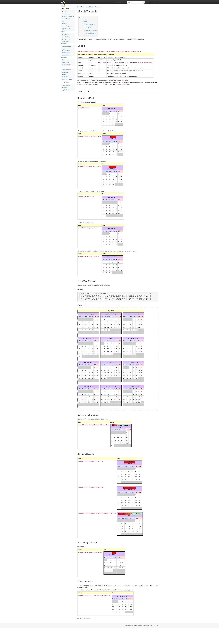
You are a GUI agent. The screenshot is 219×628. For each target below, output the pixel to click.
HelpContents (65, 90)
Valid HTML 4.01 (154, 625)
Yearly (114, 553)
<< (108, 108)
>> (117, 108)
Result (89, 29)
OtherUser (113, 137)
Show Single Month (90, 24)
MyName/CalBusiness (129, 488)
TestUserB (127, 425)
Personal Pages (66, 52)
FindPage (64, 87)
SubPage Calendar (90, 32)
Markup (89, 27)
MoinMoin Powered (128, 625)
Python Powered (138, 625)
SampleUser (112, 167)
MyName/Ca (121, 514)
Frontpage (64, 11)
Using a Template (90, 35)
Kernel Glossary (66, 19)
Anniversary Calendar (91, 33)
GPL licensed (146, 625)
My (113, 425)
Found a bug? (65, 23)
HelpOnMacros (90, 7)
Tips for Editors (66, 77)
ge (116, 425)
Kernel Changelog (66, 26)
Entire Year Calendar (90, 26)
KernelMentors (66, 39)
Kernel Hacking (66, 14)
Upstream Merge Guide (66, 28)
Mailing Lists (65, 60)
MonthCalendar (99, 7)
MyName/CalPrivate (129, 462)
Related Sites (65, 62)
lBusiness (127, 514)
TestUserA (120, 425)
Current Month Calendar (91, 30)
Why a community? (67, 46)
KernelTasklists (66, 34)
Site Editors (65, 72)
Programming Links (67, 65)
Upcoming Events (66, 55)
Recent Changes (66, 69)
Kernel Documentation (68, 16)
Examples (86, 23)
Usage (85, 21)
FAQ (63, 21)
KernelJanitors (65, 37)
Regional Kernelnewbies (66, 49)
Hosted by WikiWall (67, 79)
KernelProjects (65, 41)
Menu (148, 2)
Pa (114, 425)
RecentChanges (66, 85)
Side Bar (64, 74)
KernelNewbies (81, 7)
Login (155, 2)
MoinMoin (102, 39)
